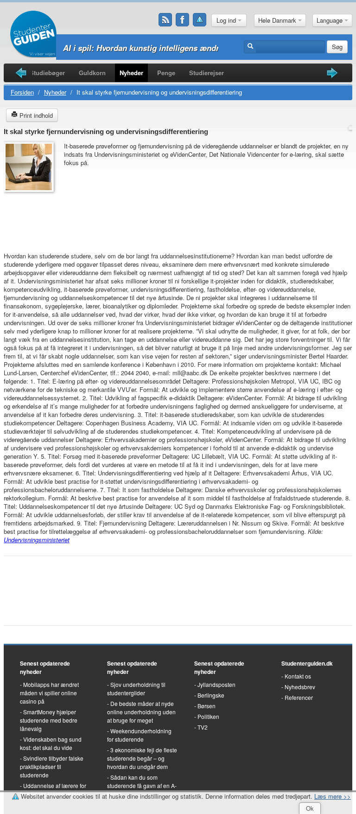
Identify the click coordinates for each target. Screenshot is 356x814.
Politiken (208, 716)
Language (330, 20)
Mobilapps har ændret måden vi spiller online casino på (49, 692)
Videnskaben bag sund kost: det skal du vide (51, 743)
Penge (166, 72)
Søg (337, 46)
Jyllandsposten (216, 684)
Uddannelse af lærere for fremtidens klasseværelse (53, 790)
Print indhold (35, 115)
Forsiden (22, 92)
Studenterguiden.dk (307, 663)
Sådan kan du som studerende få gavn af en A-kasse (142, 785)
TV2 (202, 727)
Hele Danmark (278, 20)
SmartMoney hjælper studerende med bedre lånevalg (48, 720)
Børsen (206, 706)
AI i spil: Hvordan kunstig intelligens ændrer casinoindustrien (177, 47)
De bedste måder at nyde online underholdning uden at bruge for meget (141, 711)
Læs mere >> (332, 796)
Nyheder (131, 72)
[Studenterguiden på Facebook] (183, 20)
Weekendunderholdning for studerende (139, 735)
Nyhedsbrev (300, 687)
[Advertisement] (31, 217)
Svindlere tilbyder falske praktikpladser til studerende (51, 766)
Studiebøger (47, 72)
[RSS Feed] (165, 20)
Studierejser (206, 72)
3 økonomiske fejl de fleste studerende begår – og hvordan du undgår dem (142, 758)
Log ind (227, 20)
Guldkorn (92, 72)
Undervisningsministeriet (37, 539)
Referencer (299, 697)
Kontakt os (298, 676)
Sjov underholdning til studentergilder (136, 688)
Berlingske (210, 695)
